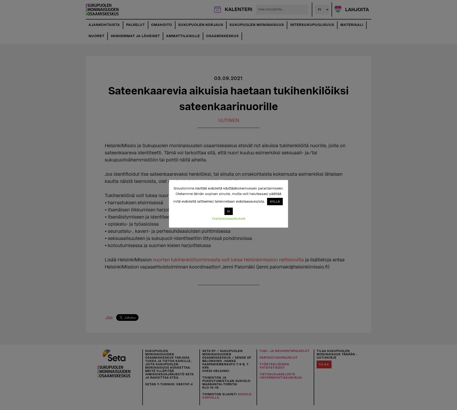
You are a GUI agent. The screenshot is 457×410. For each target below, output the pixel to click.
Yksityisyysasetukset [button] (228, 218)
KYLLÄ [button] (275, 201)
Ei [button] (228, 211)
